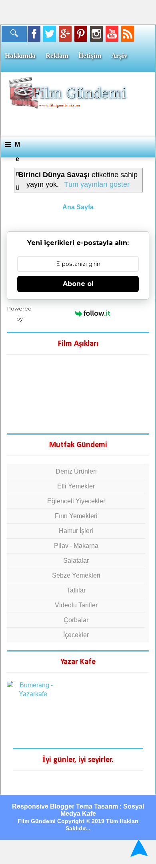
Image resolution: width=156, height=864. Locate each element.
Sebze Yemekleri (76, 575)
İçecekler (76, 634)
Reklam (57, 55)
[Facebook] (34, 34)
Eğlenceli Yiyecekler (76, 501)
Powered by (19, 313)
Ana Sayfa (78, 207)
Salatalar (76, 560)
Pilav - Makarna (76, 545)
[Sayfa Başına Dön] (138, 848)
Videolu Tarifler (76, 605)
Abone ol (78, 284)
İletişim (89, 55)
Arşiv (119, 55)
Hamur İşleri (76, 530)
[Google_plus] (65, 34)
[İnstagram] (96, 34)
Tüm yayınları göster (96, 184)
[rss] (127, 34)
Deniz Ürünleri (76, 471)
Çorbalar (76, 620)
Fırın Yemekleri (76, 516)
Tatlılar (76, 590)
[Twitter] (49, 34)
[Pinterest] (80, 34)
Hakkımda (20, 55)
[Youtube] (112, 34)
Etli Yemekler (76, 486)
